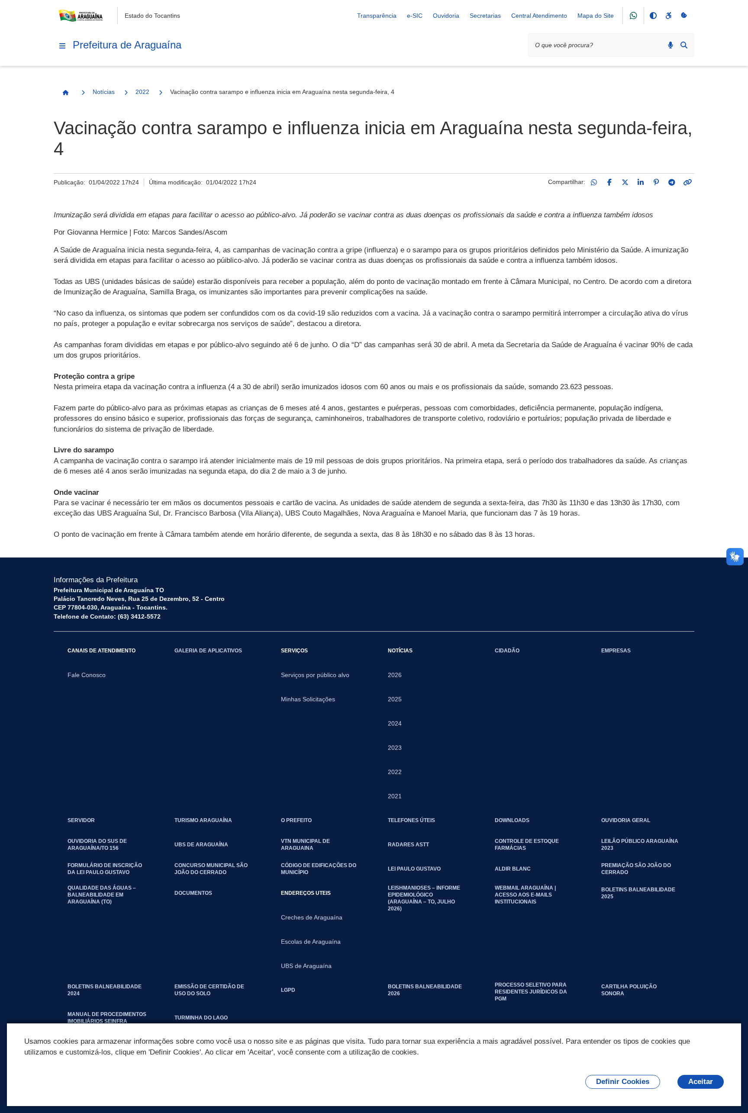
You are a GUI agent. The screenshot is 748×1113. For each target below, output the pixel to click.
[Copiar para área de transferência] (687, 182)
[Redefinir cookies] (684, 16)
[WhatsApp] (594, 182)
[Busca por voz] (670, 45)
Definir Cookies (622, 1082)
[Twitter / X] (625, 182)
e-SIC (414, 15)
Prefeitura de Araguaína (127, 45)
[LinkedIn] (641, 182)
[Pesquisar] (684, 45)
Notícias (104, 91)
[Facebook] (609, 182)
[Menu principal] (62, 46)
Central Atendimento (539, 15)
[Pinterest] (656, 182)
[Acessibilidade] (668, 16)
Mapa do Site (595, 15)
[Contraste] (653, 16)
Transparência (377, 15)
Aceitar (700, 1082)
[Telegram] (672, 182)
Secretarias (485, 15)
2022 (142, 91)
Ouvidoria (446, 15)
